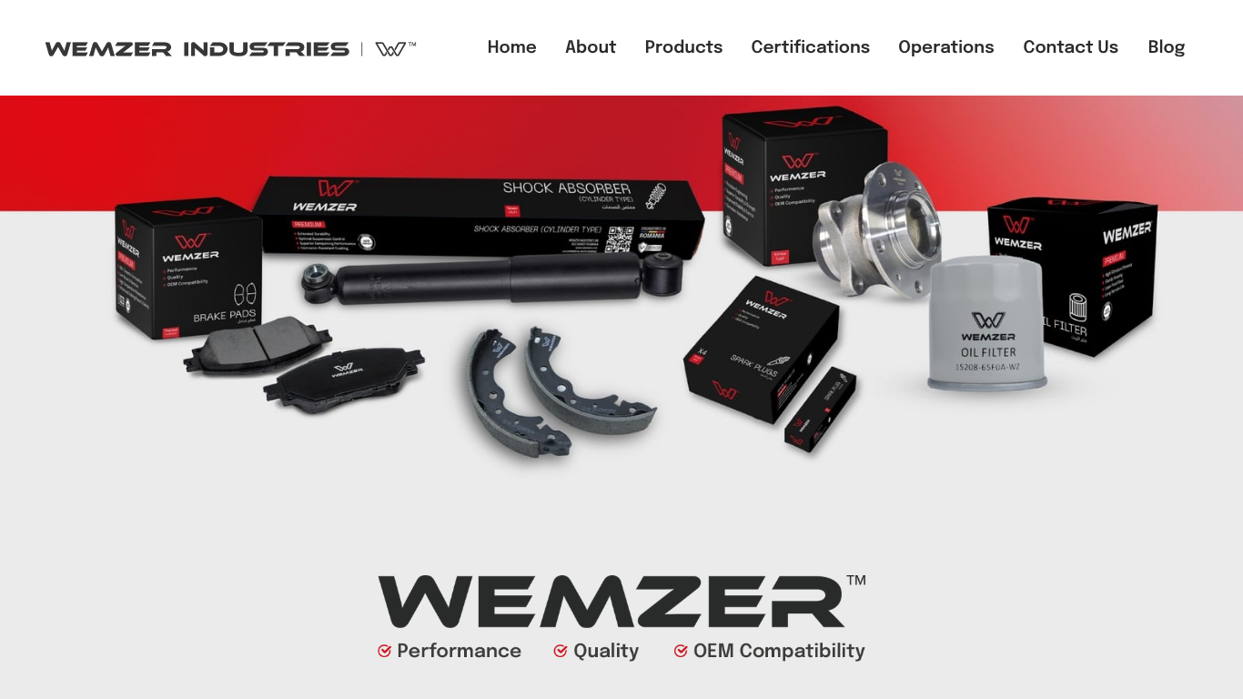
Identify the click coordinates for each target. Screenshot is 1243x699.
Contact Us (1070, 48)
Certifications (811, 48)
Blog (1167, 48)
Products (684, 48)
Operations (946, 48)
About (591, 48)
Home (512, 48)
